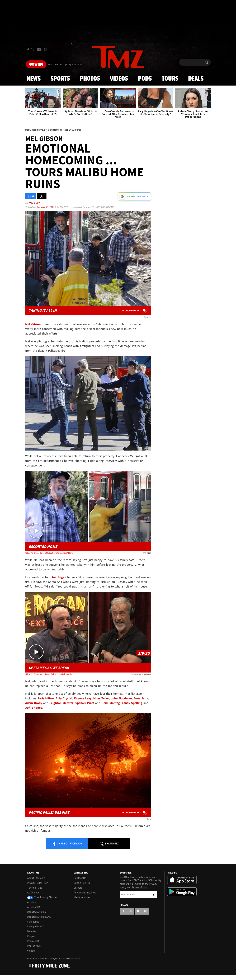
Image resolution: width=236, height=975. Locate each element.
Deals (196, 79)
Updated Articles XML (39, 916)
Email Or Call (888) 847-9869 (65, 65)
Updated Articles (36, 912)
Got (36, 64)
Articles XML (34, 907)
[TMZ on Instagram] (46, 49)
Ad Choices (33, 892)
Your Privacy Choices (46, 897)
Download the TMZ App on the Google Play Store (182, 891)
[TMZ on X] (33, 49)
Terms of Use (34, 887)
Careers (78, 887)
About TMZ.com (36, 878)
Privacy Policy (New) (38, 882)
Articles (31, 902)
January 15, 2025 (45, 207)
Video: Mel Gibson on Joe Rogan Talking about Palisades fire (49, 674)
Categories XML (36, 926)
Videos (119, 79)
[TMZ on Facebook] (28, 49)
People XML (33, 941)
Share (69, 843)
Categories (33, 921)
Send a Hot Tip (82, 882)
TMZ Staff (34, 202)
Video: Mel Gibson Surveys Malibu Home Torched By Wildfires (49, 553)
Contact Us (80, 878)
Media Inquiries (82, 897)
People (31, 936)
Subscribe (153, 894)
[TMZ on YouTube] (138, 911)
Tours (170, 79)
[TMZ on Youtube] (39, 49)
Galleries (32, 931)
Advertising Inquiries (85, 892)
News (34, 79)
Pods (145, 79)
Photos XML (34, 946)
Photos (90, 79)
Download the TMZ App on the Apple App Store (182, 880)
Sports (60, 79)
